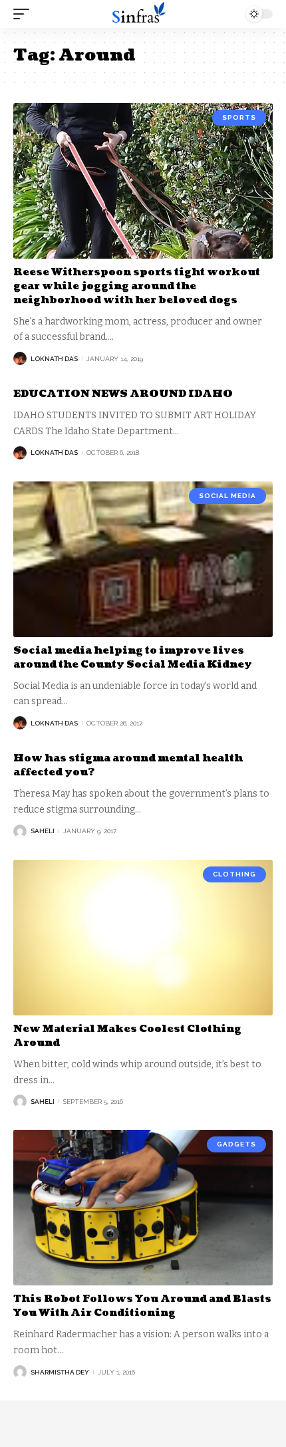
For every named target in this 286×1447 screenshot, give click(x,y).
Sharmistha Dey (60, 1372)
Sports (239, 117)
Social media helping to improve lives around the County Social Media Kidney (132, 658)
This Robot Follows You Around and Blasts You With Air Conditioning (142, 1306)
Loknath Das (54, 358)
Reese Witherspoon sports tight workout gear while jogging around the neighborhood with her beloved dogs (136, 286)
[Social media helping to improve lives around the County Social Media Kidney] (143, 559)
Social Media (227, 495)
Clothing (234, 874)
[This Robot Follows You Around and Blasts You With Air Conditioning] (143, 1207)
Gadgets (236, 1144)
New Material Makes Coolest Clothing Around (127, 1036)
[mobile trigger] (24, 14)
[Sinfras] (143, 14)
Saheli (43, 831)
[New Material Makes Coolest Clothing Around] (143, 937)
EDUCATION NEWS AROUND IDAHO (123, 394)
